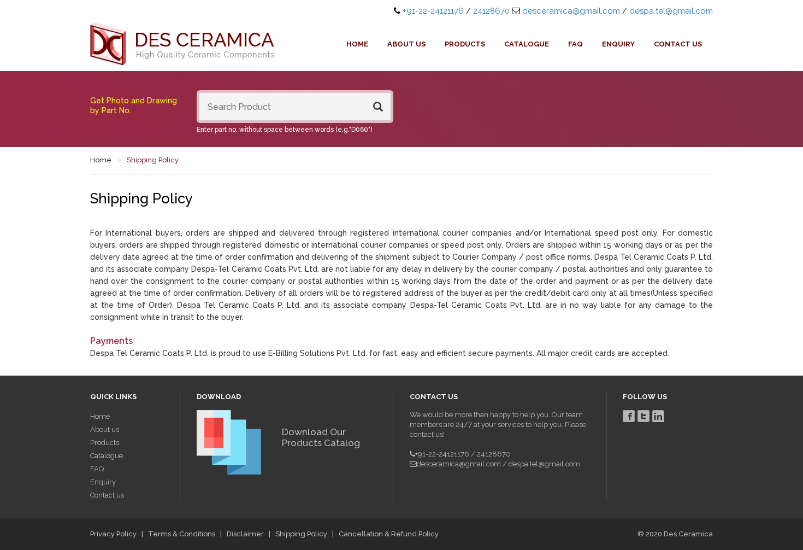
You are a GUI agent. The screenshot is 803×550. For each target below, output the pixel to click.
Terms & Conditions (181, 534)
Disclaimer (245, 534)
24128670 (491, 11)
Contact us (678, 44)
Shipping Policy (301, 534)
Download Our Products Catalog (321, 437)
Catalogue (526, 44)
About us (406, 44)
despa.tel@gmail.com (671, 11)
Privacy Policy (113, 534)
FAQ (575, 44)
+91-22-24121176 (433, 11)
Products (465, 44)
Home (357, 44)
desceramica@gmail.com (571, 11)
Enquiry (618, 44)
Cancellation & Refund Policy (389, 534)
